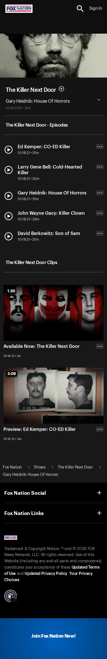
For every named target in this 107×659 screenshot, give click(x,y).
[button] (80, 8)
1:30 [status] (11, 291)
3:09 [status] (11, 373)
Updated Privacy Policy (46, 574)
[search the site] (80, 8)
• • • (99, 146)
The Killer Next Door (31, 90)
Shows (39, 467)
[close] (100, 452)
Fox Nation (12, 467)
